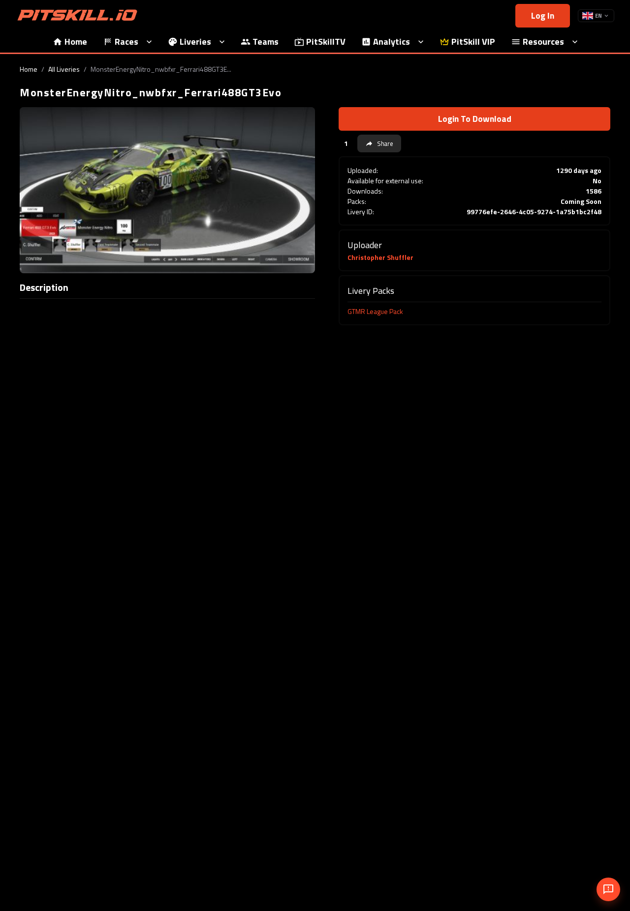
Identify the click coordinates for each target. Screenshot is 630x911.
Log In (542, 15)
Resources (543, 41)
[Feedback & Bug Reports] (608, 889)
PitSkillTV (326, 41)
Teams (265, 41)
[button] (379, 143)
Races (126, 41)
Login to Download (474, 118)
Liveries (195, 41)
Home (75, 41)
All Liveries (64, 69)
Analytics (391, 41)
